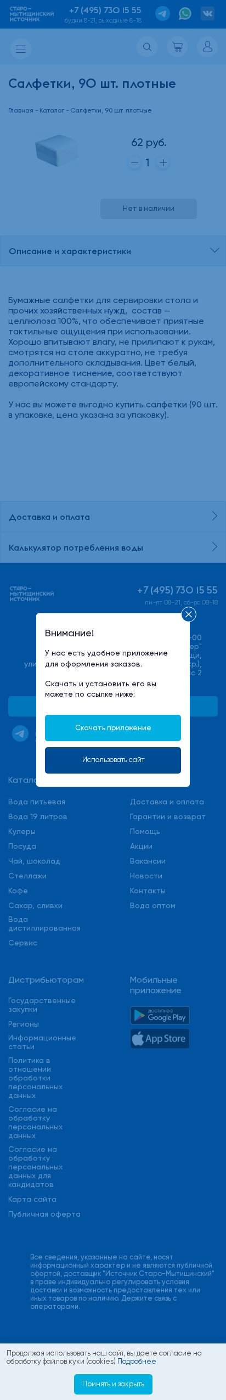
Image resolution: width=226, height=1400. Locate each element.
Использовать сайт (113, 759)
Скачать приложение (113, 728)
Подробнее (136, 1361)
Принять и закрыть (113, 1384)
